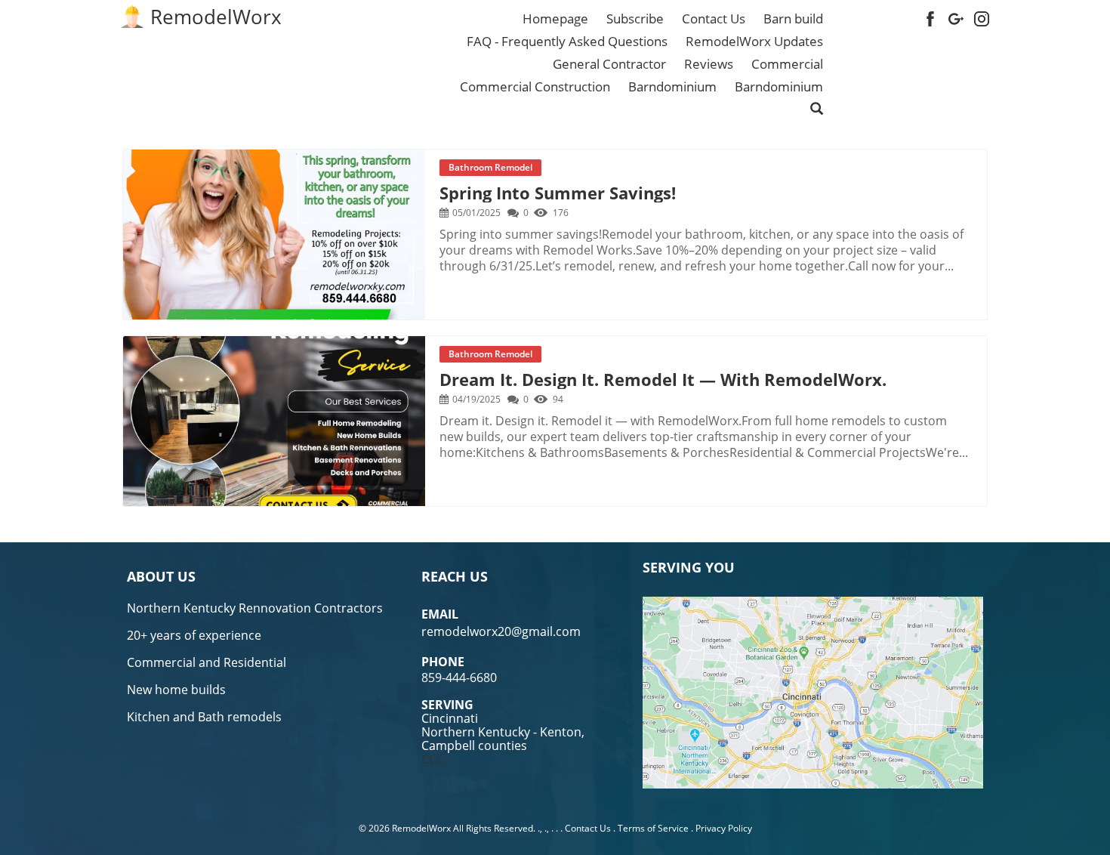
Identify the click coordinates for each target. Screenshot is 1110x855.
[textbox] (216, 16)
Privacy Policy (723, 828)
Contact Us (588, 828)
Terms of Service (653, 828)
